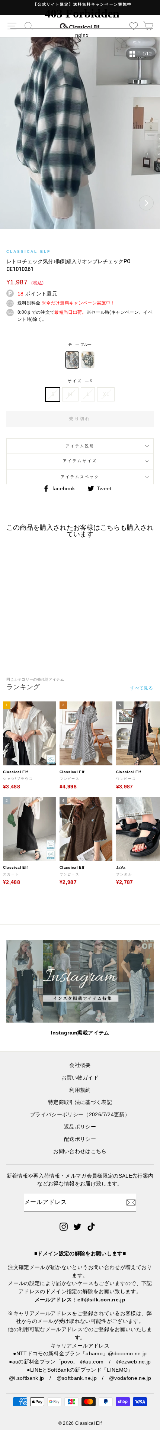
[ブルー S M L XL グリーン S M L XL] (80, 136)
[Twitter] (77, 1227)
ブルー (72, 360)
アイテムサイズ (80, 461)
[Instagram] (64, 1227)
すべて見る (141, 688)
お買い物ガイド (80, 1078)
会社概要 (79, 1065)
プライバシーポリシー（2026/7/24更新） (80, 1114)
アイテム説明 (80, 446)
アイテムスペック (80, 477)
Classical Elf (28, 251)
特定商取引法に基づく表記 (80, 1102)
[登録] (131, 1202)
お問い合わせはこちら (79, 1151)
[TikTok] (91, 1227)
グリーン (87, 360)
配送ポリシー (80, 1139)
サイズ (80, 381)
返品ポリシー (80, 1127)
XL (106, 394)
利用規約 (79, 1090)
